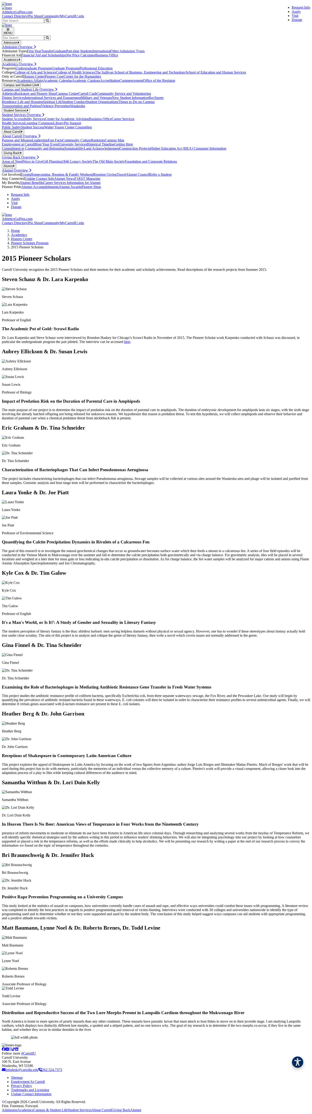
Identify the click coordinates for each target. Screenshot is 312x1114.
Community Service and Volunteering (124, 94)
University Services (73, 144)
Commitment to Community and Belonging (33, 148)
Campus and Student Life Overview (28, 89)
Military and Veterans (96, 98)
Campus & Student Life (50, 1110)
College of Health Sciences (75, 72)
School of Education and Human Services (216, 72)
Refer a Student (160, 174)
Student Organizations (102, 102)
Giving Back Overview (19, 157)
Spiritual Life (52, 102)
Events (26, 174)
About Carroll (102, 1110)
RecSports (156, 98)
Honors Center (34, 76)
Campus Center (67, 94)
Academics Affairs (30, 80)
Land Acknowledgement (101, 148)
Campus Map (114, 140)
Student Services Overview (22, 115)
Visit (295, 16)
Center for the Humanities (82, 76)
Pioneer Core (54, 76)
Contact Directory (15, 16)
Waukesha (77, 106)
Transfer (47, 51)
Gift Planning (52, 161)
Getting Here (123, 144)
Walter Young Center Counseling (68, 127)
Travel (121, 174)
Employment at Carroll (18, 144)
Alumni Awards (70, 187)
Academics (19, 235)
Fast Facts (55, 140)
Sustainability (74, 148)
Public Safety (11, 127)
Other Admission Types (128, 51)
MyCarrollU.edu (72, 16)
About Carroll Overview (20, 136)
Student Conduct (74, 102)
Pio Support (72, 123)
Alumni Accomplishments (40, 187)
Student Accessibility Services (23, 119)
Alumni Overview (15, 170)
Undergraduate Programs (34, 68)
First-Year (34, 51)
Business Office (106, 55)
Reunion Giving (105, 174)
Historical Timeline (100, 144)
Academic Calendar (57, 80)
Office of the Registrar (159, 80)
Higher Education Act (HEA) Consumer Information (188, 148)
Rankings (98, 140)
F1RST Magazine (87, 179)
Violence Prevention (55, 106)
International (102, 51)
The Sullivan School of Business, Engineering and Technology (140, 72)
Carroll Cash (87, 94)
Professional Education (96, 68)
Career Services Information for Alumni (71, 183)
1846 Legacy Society (77, 161)
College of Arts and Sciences (35, 72)
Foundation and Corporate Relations (151, 161)
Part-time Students (79, 51)
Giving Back (121, 1110)
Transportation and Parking (21, 106)
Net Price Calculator (80, 55)
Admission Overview (18, 47)
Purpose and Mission (17, 140)
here (127, 342)
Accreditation (109, 80)
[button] (297, 1062)
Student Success (32, 127)
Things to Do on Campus (136, 102)
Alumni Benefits (31, 183)
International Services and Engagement (53, 98)
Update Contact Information (31, 1094)
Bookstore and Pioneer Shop (35, 94)
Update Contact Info (39, 179)
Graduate (59, 51)
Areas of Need (12, 161)
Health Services (13, 123)
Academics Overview (18, 64)
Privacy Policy (21, 1086)
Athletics (8, 94)
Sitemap (17, 1077)
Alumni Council (137, 174)
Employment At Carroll (28, 1082)
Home (15, 231)
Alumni (135, 1110)
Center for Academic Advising (67, 119)
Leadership (40, 140)
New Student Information (130, 98)
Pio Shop (35, 16)
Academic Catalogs (86, 80)
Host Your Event (47, 144)
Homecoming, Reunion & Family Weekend (62, 174)
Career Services (123, 119)
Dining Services (13, 98)
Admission (9, 1110)
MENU (8, 33)
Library (58, 123)
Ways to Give (32, 161)
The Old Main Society (109, 161)
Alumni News (64, 179)
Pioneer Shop (91, 187)
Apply (296, 11)
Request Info (301, 7)
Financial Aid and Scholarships (43, 55)
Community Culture (76, 140)
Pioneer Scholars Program (29, 243)
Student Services (80, 1110)
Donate (297, 20)
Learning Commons (38, 123)
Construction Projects (134, 148)
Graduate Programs (65, 68)
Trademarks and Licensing (30, 1090)
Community (50, 16)
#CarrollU (28, 1053)
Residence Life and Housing (22, 102)
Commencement (131, 80)
